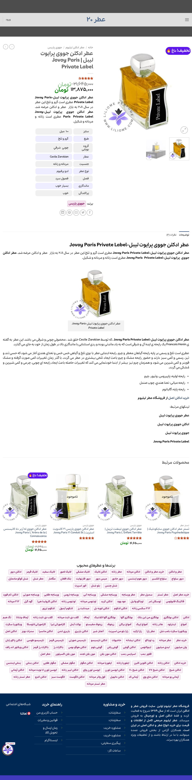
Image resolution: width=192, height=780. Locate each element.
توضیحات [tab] (184, 235)
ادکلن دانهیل (117, 677)
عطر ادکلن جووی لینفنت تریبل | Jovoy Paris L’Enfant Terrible (123, 530)
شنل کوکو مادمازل (18, 579)
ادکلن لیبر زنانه (70, 670)
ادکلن (53, 107)
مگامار (52, 579)
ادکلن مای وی (150, 677)
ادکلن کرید (106, 601)
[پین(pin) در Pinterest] (69, 213)
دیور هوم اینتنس (137, 579)
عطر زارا (151, 631)
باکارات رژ (58, 647)
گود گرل (28, 601)
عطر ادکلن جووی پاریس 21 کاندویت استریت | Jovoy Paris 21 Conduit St (73, 530)
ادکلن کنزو (40, 677)
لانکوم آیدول (66, 608)
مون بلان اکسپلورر (65, 654)
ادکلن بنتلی (32, 663)
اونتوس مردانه (88, 601)
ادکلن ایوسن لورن (114, 670)
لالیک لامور (65, 572)
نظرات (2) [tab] (171, 235)
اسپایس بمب (128, 654)
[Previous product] (5, 46)
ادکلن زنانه (163, 663)
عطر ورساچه (128, 595)
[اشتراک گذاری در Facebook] (90, 213)
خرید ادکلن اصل (178, 398)
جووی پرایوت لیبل (177, 433)
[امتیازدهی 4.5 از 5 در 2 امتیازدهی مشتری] (64, 78)
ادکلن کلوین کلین (143, 663)
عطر (63, 107)
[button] (187, 19)
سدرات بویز (28, 631)
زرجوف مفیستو (94, 624)
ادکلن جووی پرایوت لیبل (173, 424)
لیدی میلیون (163, 647)
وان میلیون (181, 647)
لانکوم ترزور (48, 608)
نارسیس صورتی (77, 640)
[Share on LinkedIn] (63, 213)
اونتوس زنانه (69, 601)
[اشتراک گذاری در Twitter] (83, 213)
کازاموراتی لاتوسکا (36, 624)
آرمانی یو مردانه (170, 677)
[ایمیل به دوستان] (76, 213)
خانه (90, 47)
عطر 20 (96, 20)
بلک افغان (65, 579)
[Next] (102, 89)
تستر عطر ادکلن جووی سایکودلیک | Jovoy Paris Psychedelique (168, 530)
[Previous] (182, 89)
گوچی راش (112, 647)
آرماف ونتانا (22, 617)
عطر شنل (38, 579)
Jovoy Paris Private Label (171, 441)
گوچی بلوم (96, 647)
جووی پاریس (55, 47)
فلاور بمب (146, 654)
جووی (70, 112)
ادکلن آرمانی (17, 670)
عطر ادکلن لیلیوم (75, 47)
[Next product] (11, 46)
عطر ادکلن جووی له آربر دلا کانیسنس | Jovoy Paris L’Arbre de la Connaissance (25, 532)
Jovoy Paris (134, 258)
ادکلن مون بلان (108, 654)
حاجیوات (116, 640)
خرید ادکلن (180, 663)
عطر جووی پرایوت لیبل (174, 415)
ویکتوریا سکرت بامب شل (173, 631)
